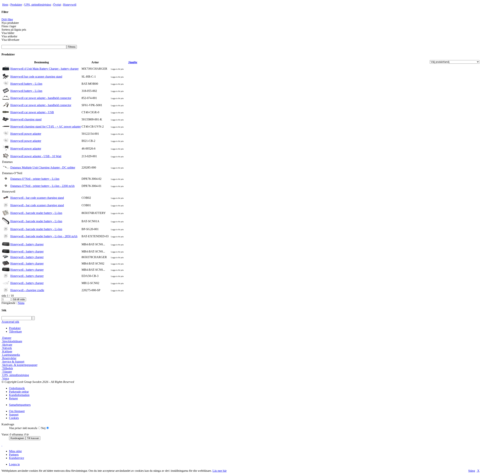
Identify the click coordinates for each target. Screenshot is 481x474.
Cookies (14, 418)
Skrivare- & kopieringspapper (19, 365)
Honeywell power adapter (25, 133)
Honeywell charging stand (26, 119)
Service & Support (13, 361)
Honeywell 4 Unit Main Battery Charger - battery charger (44, 68)
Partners (14, 454)
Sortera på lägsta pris (14, 29)
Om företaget (17, 411)
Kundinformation (19, 395)
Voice (5, 378)
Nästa (21, 303)
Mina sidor (15, 451)
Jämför (132, 62)
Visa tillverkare (10, 39)
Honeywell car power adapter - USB (32, 112)
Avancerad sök (10, 321)
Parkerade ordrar (19, 391)
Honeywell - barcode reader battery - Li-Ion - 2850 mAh (43, 236)
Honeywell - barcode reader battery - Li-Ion (36, 213)
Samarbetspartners (20, 404)
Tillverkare (15, 331)
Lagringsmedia (11, 354)
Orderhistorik (17, 388)
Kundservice (16, 458)
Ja (36, 428)
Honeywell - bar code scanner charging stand (37, 197)
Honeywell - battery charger (27, 244)
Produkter (16, 4)
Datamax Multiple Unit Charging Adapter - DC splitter (42, 167)
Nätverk (7, 348)
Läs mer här (220, 470)
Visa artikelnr (9, 36)
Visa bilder (8, 33)
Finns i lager (9, 26)
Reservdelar (9, 358)
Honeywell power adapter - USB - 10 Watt (35, 156)
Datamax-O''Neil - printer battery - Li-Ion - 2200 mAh (42, 185)
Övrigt (57, 4)
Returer (13, 398)
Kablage (7, 351)
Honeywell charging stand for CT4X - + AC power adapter (45, 126)
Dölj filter (7, 19)
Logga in (14, 464)
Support (13, 414)
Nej (43, 428)
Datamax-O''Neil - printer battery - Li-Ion (34, 178)
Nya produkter (10, 22)
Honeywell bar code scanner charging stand (36, 76)
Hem (5, 4)
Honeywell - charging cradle (27, 290)
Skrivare (7, 344)
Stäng (471, 470)
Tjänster (7, 371)
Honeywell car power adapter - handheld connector (40, 98)
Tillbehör (7, 368)
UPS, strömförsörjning (37, 4)
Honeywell (69, 4)
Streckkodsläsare (12, 341)
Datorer (6, 337)
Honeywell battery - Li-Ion (26, 83)
